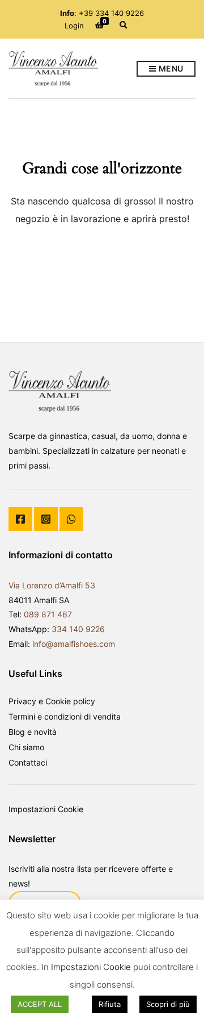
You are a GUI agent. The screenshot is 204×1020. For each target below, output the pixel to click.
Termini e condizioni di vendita (64, 716)
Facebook (20, 519)
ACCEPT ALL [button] (40, 1004)
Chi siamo (26, 747)
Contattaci (27, 762)
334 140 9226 (78, 629)
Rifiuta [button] (110, 1004)
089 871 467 (48, 614)
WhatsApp (71, 519)
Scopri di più (168, 1004)
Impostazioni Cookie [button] (45, 809)
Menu (170, 68)
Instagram (46, 519)
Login (74, 25)
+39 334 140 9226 (111, 13)
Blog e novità (32, 732)
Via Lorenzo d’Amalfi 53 (51, 585)
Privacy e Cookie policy (51, 701)
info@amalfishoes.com (73, 644)
